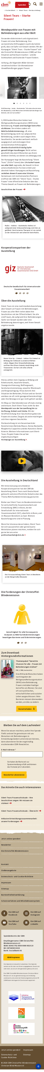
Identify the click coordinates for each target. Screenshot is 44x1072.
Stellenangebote (8, 870)
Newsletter (6, 845)
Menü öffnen (41, 4)
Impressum (6, 882)
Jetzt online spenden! (10, 838)
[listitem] (22, 274)
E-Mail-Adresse (8, 749)
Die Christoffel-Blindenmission (14, 851)
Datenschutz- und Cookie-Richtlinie (17, 876)
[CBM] (6, 4)
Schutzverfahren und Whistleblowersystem (20, 901)
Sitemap (5, 888)
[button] (33, 95)
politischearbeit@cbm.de (12, 535)
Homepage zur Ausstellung (13, 439)
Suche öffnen (35, 4)
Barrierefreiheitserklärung (12, 894)
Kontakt (5, 864)
